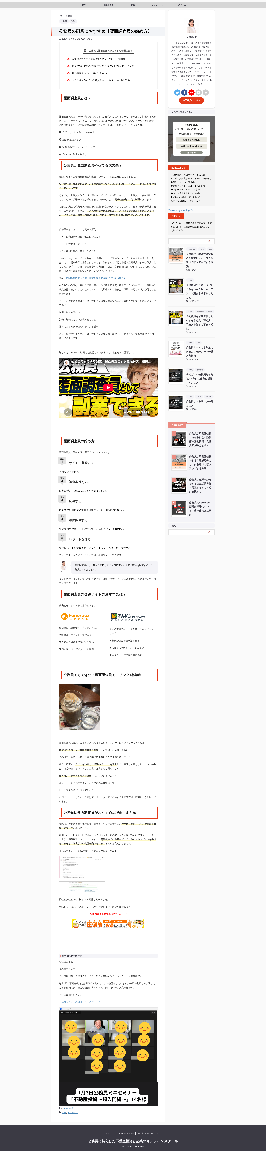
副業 (71, 1108)
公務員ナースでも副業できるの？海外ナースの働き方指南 (199, 351)
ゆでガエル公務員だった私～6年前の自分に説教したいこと (199, 378)
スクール (182, 5)
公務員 (65, 1108)
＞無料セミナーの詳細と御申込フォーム (80, 1002)
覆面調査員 (73, 1112)
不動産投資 (108, 5)
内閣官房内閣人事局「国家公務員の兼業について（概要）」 (97, 278)
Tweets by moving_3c (181, 210)
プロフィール (158, 5)
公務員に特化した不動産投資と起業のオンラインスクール (133, 1141)
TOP (84, 5)
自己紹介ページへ (191, 100)
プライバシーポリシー (124, 1133)
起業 (133, 5)
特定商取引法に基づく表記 (149, 1133)
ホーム (108, 1133)
